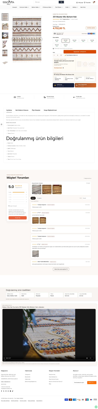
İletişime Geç (52, 374)
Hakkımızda (27, 379)
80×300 (65, 41)
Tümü (33, 198)
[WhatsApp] (96, 407)
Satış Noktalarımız (53, 377)
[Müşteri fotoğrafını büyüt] (35, 220)
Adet (54, 52)
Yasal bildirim (39, 400)
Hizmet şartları (23, 400)
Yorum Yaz (17, 217)
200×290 (66, 45)
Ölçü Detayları (36, 110)
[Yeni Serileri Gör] (1, 124)
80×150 (56, 41)
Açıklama (9, 110)
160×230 (57, 45)
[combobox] (46, 2)
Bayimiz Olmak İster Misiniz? (55, 381)
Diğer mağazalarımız (5, 381)
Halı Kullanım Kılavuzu (21, 110)
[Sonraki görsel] (41, 39)
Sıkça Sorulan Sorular (53, 379)
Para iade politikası (5, 400)
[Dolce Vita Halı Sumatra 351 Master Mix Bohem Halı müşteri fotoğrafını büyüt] (36, 189)
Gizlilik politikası (14, 400)
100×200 (74, 41)
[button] (63, 85)
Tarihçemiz (27, 374)
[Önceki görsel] (13, 39)
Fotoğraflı (39, 198)
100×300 (83, 41)
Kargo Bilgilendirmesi (50, 110)
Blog (50, 384)
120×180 (92, 41)
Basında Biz (27, 377)
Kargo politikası (31, 400)
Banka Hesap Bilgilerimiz (30, 381)
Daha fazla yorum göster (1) (61, 269)
